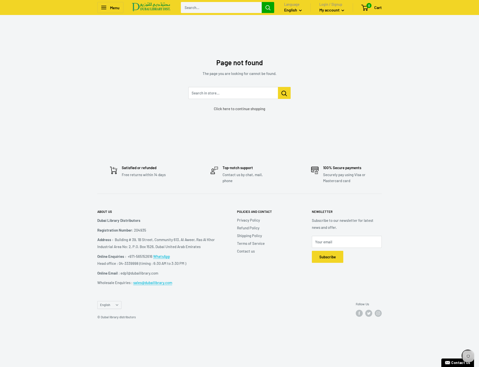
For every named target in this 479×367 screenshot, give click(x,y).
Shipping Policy (249, 235)
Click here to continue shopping (239, 108)
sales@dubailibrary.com (152, 282)
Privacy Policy (248, 220)
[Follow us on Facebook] (359, 313)
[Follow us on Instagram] (378, 313)
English (105, 305)
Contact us (246, 251)
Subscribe (327, 257)
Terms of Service (251, 243)
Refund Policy (248, 228)
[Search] (268, 7)
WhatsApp (161, 256)
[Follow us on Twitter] (368, 313)
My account (329, 9)
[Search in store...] (284, 93)
